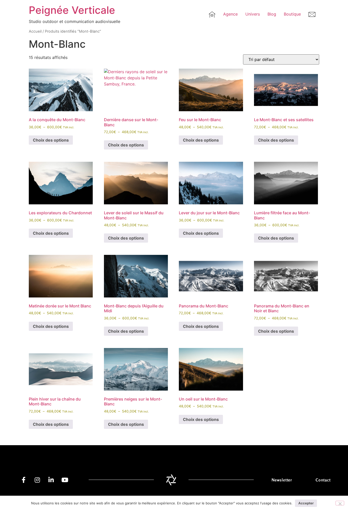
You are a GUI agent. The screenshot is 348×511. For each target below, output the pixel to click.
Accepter (306, 503)
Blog (271, 14)
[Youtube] (65, 480)
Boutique (292, 14)
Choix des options (51, 140)
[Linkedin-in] (51, 480)
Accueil (35, 31)
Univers (252, 14)
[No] (340, 503)
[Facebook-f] (23, 480)
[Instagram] (37, 480)
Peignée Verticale (72, 10)
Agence (230, 14)
